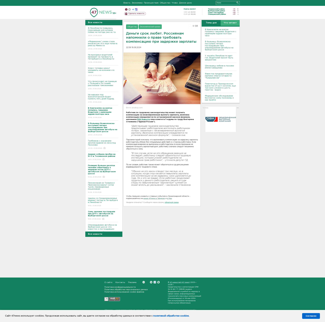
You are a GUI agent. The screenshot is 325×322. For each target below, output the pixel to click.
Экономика (137, 3)
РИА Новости (143, 119)
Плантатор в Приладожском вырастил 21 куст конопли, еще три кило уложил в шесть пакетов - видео (220, 87)
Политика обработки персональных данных (126, 289)
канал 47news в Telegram (154, 198)
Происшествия (151, 3)
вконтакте (129, 9)
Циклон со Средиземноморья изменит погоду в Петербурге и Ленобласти (103, 201)
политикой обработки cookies (171, 316)
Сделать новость (136, 13)
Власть (126, 3)
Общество (165, 3)
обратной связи (172, 202)
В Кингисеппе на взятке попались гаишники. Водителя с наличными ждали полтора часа (220, 32)
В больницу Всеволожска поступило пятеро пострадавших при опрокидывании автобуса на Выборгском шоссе (219, 46)
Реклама (132, 282)
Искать (237, 3)
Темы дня (211, 23)
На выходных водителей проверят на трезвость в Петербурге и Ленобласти (101, 58)
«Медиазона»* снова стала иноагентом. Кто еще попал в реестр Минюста (102, 45)
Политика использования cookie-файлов (124, 292)
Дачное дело (185, 3)
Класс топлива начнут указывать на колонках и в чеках (101, 71)
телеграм (133, 9)
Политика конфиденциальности (120, 287)
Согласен (311, 316)
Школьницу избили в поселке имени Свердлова (219, 67)
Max (158, 282)
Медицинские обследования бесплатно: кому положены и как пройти (219, 98)
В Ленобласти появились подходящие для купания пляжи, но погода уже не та (102, 31)
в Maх (169, 198)
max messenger (136, 9)
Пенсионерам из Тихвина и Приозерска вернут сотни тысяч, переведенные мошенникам (101, 187)
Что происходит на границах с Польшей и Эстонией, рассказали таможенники (102, 85)
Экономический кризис (150, 27)
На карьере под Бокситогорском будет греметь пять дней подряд (101, 98)
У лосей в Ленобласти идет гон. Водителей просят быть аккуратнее (219, 58)
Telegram (155, 282)
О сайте (108, 282)
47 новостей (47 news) (180, 282)
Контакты (120, 282)
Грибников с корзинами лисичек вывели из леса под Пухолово (102, 144)
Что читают (230, 23)
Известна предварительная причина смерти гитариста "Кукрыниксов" (218, 76)
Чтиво (175, 3)
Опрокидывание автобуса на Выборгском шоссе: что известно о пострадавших (102, 228)
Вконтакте (151, 282)
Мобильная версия (126, 9)
